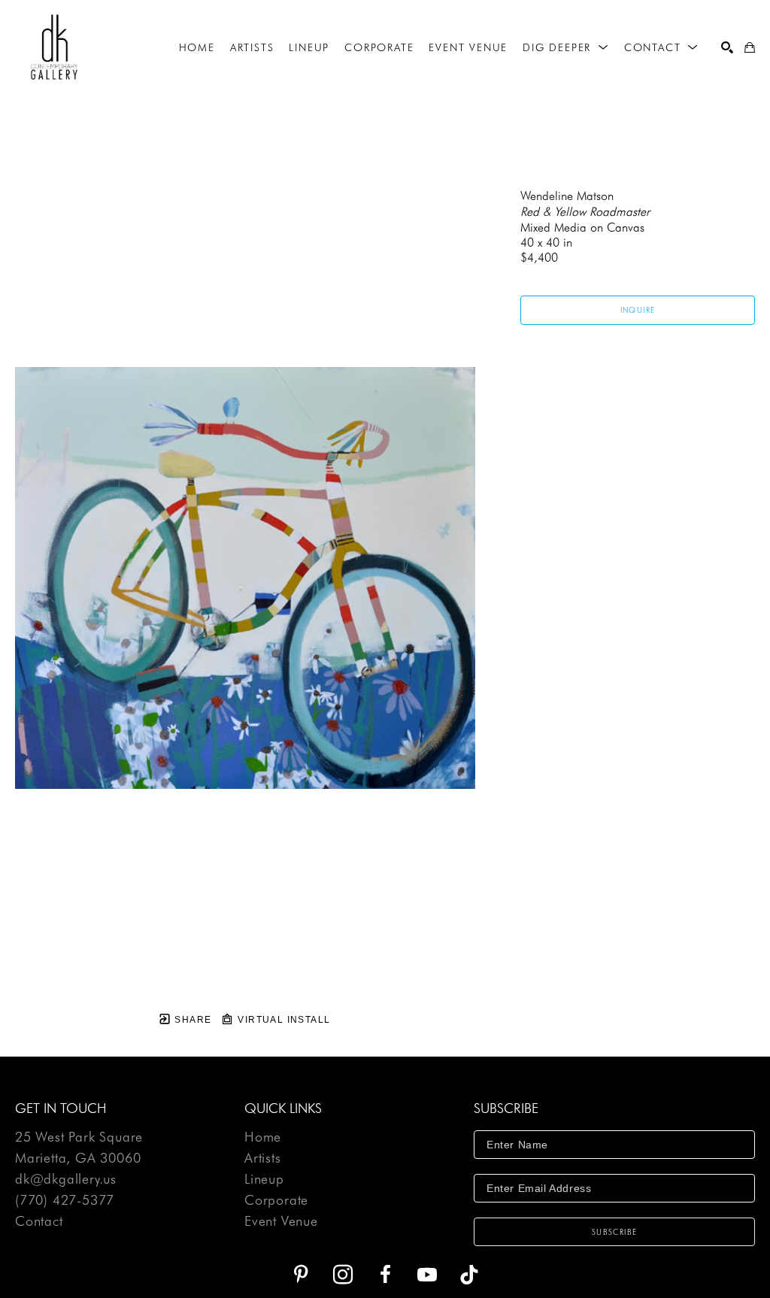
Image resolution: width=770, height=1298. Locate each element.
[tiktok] (469, 1274)
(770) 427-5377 (64, 1200)
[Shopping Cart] (749, 47)
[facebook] (385, 1274)
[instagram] (343, 1274)
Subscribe (615, 1231)
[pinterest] (301, 1274)
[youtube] (427, 1274)
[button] (566, 47)
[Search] (727, 47)
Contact (39, 1221)
